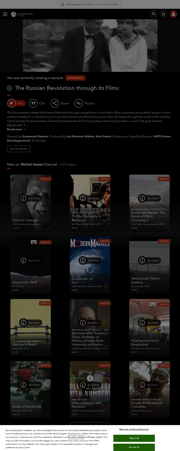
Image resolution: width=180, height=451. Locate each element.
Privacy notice (95, 437)
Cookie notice (76, 437)
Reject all (134, 438)
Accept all (134, 447)
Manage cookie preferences (134, 429)
